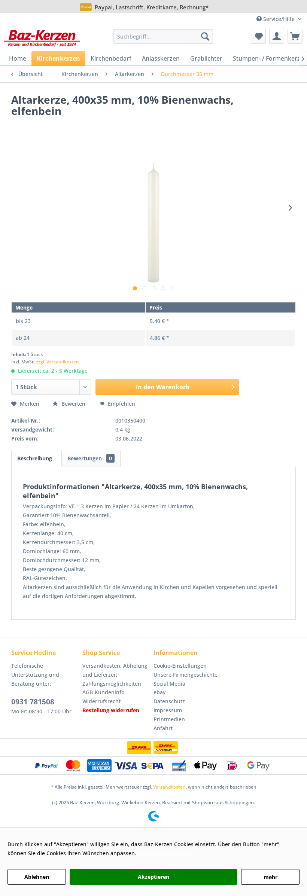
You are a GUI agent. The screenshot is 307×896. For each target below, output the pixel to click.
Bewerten (73, 403)
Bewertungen (89, 458)
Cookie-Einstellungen (180, 665)
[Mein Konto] (276, 36)
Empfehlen (120, 403)
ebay (159, 692)
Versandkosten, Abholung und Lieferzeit (115, 670)
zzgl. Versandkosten (57, 362)
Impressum (168, 710)
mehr (270, 877)
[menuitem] (163, 36)
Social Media (169, 683)
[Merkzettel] (258, 36)
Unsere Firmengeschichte (186, 674)
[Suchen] (205, 36)
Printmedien (169, 719)
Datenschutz (169, 701)
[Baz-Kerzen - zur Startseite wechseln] (42, 38)
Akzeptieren (153, 876)
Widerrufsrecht (101, 701)
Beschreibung (34, 458)
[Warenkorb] (295, 36)
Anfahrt (163, 728)
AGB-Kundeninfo (103, 692)
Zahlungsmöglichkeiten (111, 683)
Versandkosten (169, 787)
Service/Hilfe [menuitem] (279, 18)
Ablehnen (36, 876)
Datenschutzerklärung (166, 853)
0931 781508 (32, 702)
